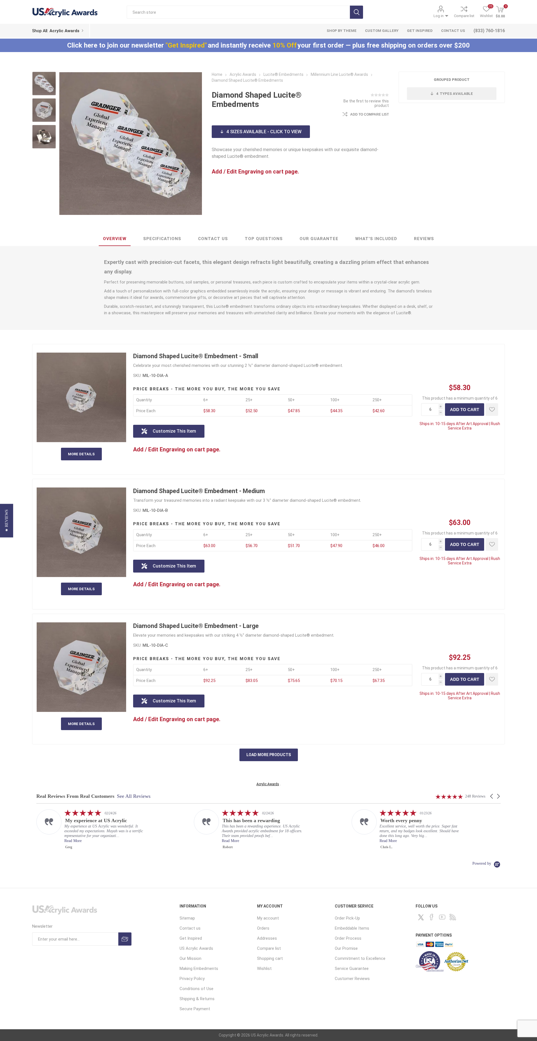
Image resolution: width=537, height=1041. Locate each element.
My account (268, 918)
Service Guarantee (352, 968)
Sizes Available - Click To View (264, 131)
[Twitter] (420, 917)
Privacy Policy (192, 978)
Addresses (267, 938)
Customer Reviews (352, 978)
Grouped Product (452, 80)
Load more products (268, 754)
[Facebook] (431, 917)
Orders (263, 928)
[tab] (115, 239)
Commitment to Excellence (360, 958)
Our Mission (190, 958)
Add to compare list (369, 114)
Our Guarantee (319, 238)
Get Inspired (191, 938)
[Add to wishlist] (492, 409)
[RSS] (452, 917)
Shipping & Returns (197, 998)
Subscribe (124, 939)
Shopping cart (270, 958)
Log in (439, 16)
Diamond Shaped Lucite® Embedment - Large (196, 625)
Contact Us (213, 238)
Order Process (348, 938)
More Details (81, 454)
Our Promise (346, 948)
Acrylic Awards (267, 784)
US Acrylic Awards (196, 948)
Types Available (454, 94)
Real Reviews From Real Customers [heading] (75, 796)
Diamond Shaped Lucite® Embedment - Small (195, 356)
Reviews (424, 238)
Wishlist (264, 968)
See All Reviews (133, 796)
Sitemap (187, 918)
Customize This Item (174, 431)
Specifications (162, 238)
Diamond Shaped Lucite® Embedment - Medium (199, 490)
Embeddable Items (352, 928)
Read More (73, 841)
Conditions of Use (196, 988)
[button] (491, 796)
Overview (114, 238)
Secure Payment (195, 1008)
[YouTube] (442, 917)
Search (356, 12)
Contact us (190, 928)
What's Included (376, 238)
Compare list (464, 16)
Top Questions (264, 238)
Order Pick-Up (347, 918)
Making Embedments (199, 968)
